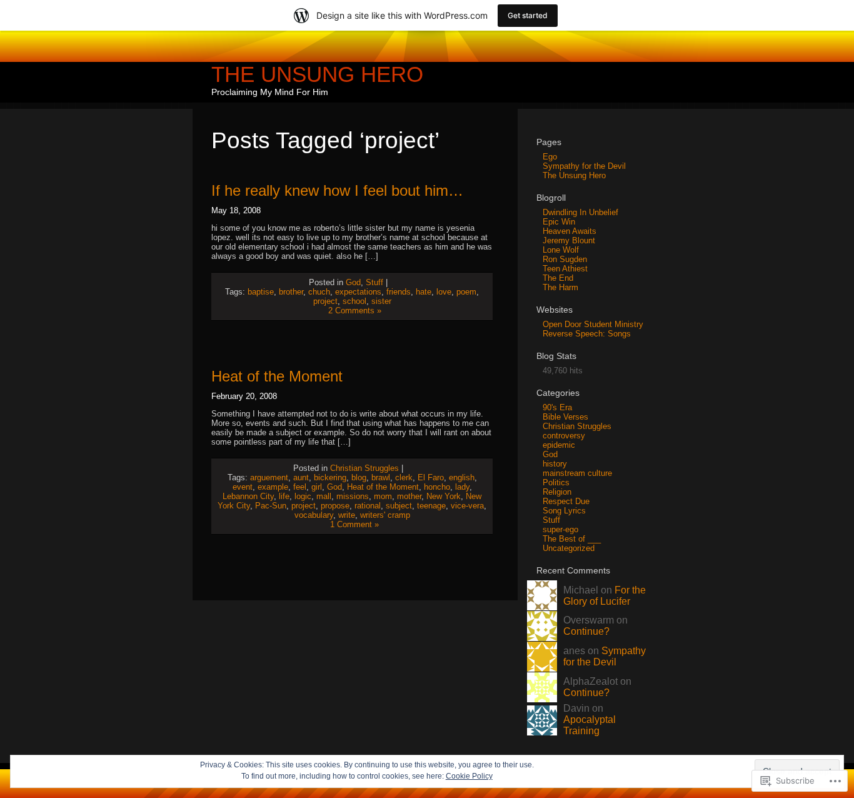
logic (302, 496)
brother (291, 291)
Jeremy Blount (569, 240)
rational (367, 505)
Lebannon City (248, 496)
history (555, 463)
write (346, 515)
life (284, 496)
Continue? (586, 631)
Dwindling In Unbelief (580, 212)
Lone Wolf (561, 250)
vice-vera (467, 505)
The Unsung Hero (317, 74)
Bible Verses (565, 417)
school (354, 301)
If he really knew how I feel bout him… (337, 190)
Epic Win (559, 221)
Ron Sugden (565, 259)
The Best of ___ (572, 538)
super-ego (560, 529)
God (353, 282)
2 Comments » (354, 310)
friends (398, 291)
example (273, 487)
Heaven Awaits (569, 231)
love (443, 291)
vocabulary (313, 515)
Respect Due (566, 501)
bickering (330, 477)
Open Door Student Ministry (593, 324)
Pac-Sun (270, 505)
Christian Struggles (364, 468)
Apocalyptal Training (589, 725)
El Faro (431, 477)
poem (466, 291)
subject (399, 505)
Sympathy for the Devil (584, 166)
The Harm (560, 287)
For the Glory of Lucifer (604, 596)
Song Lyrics (564, 510)
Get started (528, 15)
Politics (556, 482)
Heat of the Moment (277, 376)
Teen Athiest (565, 268)
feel (299, 487)
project (325, 301)
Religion (557, 492)
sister (381, 301)
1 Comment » (354, 524)
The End (558, 278)
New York (443, 496)
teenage (431, 505)
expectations (358, 291)
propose (335, 505)
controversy (564, 435)
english (462, 477)
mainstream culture (577, 473)
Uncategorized (569, 548)
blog (358, 477)
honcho (437, 487)
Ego (550, 156)
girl (316, 487)
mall (323, 496)
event (243, 487)
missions (352, 496)
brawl (380, 477)
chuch (319, 291)
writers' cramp (385, 515)
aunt (301, 477)
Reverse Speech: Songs (587, 333)
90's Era (557, 407)
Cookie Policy (469, 776)
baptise (261, 291)
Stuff (374, 282)
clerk (404, 477)
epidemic (559, 445)
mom (383, 496)
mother (409, 496)
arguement (269, 477)
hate (423, 291)
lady (462, 487)
